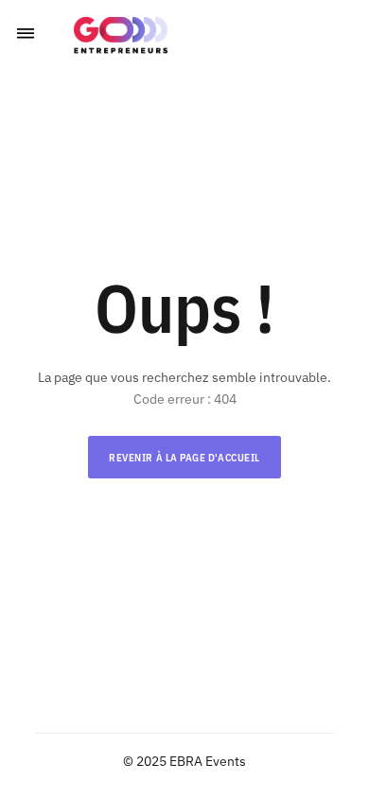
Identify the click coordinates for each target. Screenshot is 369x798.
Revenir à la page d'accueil (184, 457)
